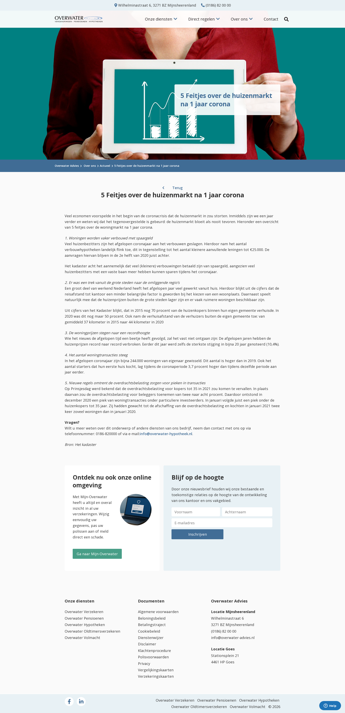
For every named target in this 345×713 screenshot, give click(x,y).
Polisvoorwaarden (153, 657)
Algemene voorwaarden (158, 611)
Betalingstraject (152, 624)
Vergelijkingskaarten (155, 670)
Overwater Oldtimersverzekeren (92, 631)
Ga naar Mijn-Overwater (97, 553)
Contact (271, 19)
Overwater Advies (67, 166)
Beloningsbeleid (152, 618)
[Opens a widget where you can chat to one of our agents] (330, 706)
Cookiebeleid (149, 631)
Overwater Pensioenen (84, 618)
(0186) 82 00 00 (218, 5)
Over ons (90, 166)
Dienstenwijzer (151, 637)
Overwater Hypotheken (85, 624)
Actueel (105, 166)
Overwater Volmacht (82, 637)
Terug (177, 187)
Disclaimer (147, 644)
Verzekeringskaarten (156, 676)
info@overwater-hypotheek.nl (166, 433)
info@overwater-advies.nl (233, 637)
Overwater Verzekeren (84, 611)
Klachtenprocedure (154, 650)
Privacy (144, 663)
